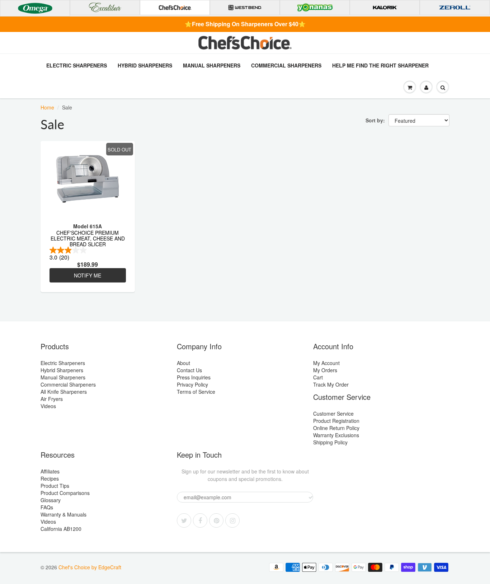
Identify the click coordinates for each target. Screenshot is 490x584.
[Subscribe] (310, 497)
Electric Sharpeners (76, 65)
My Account (326, 362)
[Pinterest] (216, 520)
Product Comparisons (65, 492)
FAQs (47, 507)
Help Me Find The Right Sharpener (380, 65)
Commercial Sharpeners (286, 65)
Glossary (51, 500)
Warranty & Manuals (63, 514)
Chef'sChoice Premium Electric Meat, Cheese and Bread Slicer (88, 238)
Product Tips (55, 485)
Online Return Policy (336, 427)
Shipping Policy (330, 442)
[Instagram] (232, 520)
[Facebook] (200, 520)
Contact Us (189, 370)
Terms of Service (196, 391)
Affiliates (50, 471)
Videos (48, 406)
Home (47, 107)
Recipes (50, 478)
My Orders (325, 370)
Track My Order (331, 384)
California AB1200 (61, 528)
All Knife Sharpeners (64, 391)
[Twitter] (184, 520)
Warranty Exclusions (336, 435)
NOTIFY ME (87, 275)
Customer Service (333, 413)
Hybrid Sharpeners (145, 65)
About (183, 362)
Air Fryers (52, 398)
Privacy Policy (192, 384)
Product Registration (336, 420)
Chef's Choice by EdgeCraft (89, 567)
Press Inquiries (194, 377)
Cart (318, 377)
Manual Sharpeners (211, 65)
